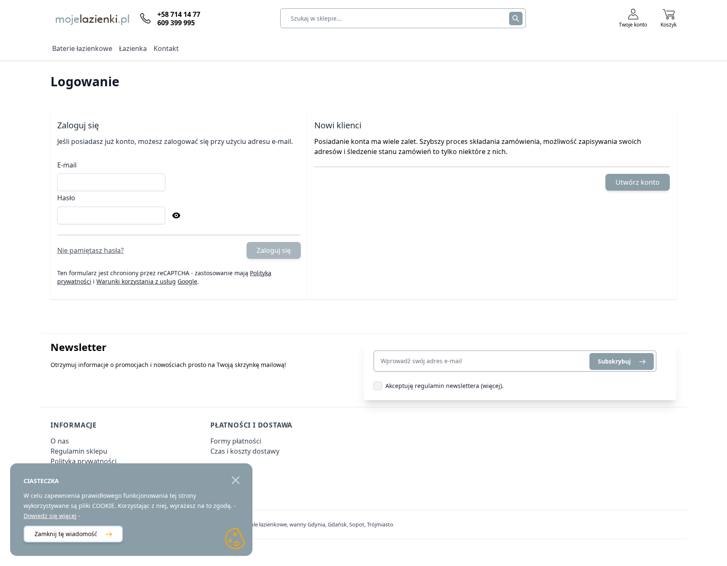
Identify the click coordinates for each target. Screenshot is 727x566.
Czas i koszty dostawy (244, 451)
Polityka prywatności (83, 461)
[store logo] (90, 18)
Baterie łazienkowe (82, 48)
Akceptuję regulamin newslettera (432, 386)
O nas (59, 441)
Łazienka (133, 48)
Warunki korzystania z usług (136, 281)
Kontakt (166, 48)
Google (187, 281)
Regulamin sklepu (78, 451)
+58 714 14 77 (178, 14)
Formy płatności (235, 441)
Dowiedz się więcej (50, 516)
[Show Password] (176, 215)
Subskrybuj (614, 361)
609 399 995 (176, 22)
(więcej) (491, 386)
